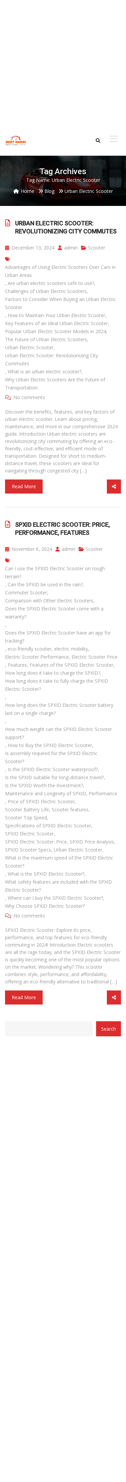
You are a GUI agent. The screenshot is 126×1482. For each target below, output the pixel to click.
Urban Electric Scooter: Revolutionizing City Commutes (66, 227)
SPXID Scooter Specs (28, 849)
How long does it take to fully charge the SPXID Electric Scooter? (56, 685)
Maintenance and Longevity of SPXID (45, 793)
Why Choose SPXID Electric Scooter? (45, 906)
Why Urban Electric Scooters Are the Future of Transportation (55, 383)
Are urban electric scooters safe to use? (51, 283)
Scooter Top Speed (26, 817)
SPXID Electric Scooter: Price (36, 841)
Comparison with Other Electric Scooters (49, 600)
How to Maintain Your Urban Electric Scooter (56, 315)
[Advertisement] (63, 63)
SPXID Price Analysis (92, 841)
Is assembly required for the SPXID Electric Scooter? (51, 757)
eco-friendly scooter (29, 649)
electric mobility (71, 649)
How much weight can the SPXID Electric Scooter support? (58, 733)
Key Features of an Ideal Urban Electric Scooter (56, 323)
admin (70, 247)
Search (108, 1029)
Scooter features (70, 809)
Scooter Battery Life (27, 809)
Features (17, 665)
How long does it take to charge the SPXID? (52, 673)
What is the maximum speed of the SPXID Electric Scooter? (59, 862)
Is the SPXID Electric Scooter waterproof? (53, 769)
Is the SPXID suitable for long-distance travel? (54, 777)
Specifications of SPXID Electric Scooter (48, 825)
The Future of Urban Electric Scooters (46, 339)
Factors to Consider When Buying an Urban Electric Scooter (60, 303)
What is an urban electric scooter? (44, 371)
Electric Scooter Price (95, 657)
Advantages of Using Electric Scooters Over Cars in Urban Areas (60, 271)
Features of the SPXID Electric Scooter (71, 665)
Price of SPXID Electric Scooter (41, 801)
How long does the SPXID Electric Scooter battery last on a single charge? (59, 709)
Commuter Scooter (26, 592)
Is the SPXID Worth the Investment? (44, 785)
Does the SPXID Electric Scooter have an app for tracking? (58, 636)
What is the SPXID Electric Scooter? (46, 874)
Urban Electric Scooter (29, 347)
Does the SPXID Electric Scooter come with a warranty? (54, 612)
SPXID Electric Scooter (29, 833)
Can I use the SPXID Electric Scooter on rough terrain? (55, 572)
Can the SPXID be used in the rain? (45, 584)
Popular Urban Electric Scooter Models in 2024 (55, 331)
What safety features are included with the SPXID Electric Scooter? (58, 886)
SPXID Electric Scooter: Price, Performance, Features (62, 528)
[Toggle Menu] (114, 139)
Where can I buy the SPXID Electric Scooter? (55, 898)
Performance (103, 793)
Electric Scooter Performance (37, 657)
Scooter (96, 247)
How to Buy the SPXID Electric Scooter (50, 745)
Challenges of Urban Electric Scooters (46, 291)
